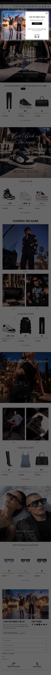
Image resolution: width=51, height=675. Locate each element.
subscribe (37, 23)
